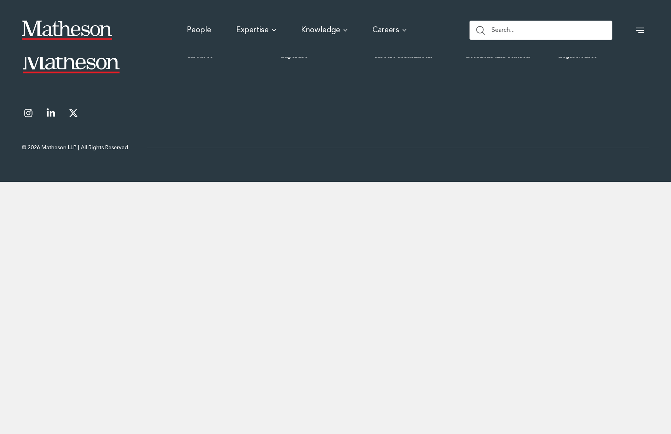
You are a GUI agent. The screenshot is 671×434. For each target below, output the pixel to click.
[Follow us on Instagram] (28, 113)
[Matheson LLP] (67, 30)
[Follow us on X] (73, 113)
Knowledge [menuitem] (320, 30)
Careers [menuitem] (385, 30)
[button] (640, 30)
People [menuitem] (199, 30)
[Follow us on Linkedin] (50, 113)
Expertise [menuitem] (252, 30)
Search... (503, 30)
